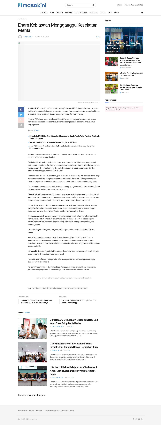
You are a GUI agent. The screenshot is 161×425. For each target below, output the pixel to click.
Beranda (44, 13)
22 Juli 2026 (66, 327)
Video (116, 13)
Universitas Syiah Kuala (73, 288)
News (52, 13)
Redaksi (54, 350)
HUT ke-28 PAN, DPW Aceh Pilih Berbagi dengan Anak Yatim (53, 142)
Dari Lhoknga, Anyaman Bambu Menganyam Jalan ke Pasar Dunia (131, 87)
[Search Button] (94, 5)
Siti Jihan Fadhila (56, 288)
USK (85, 288)
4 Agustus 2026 (126, 68)
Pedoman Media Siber (52, 410)
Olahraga (93, 13)
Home (20, 19)
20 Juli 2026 (124, 78)
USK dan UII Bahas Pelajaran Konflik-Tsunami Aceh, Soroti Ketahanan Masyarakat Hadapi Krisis (73, 371)
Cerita (102, 13)
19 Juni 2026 (66, 377)
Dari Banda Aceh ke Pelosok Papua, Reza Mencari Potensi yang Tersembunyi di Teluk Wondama (123, 45)
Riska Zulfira (56, 377)
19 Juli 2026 (124, 92)
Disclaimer (64, 410)
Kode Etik (39, 410)
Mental (45, 288)
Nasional (69, 13)
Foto (110, 13)
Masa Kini (28, 37)
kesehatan (36, 288)
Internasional (81, 13)
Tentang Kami (22, 410)
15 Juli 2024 (38, 37)
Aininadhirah (56, 327)
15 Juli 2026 (62, 350)
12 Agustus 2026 (113, 51)
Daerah (60, 13)
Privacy (72, 410)
